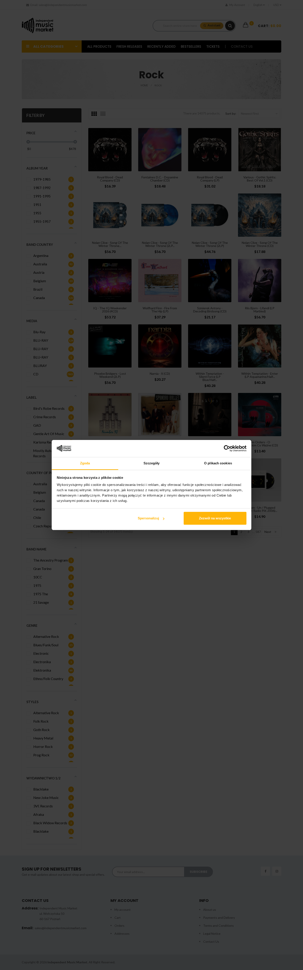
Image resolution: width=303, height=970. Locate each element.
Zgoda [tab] (85, 463)
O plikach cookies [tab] (218, 463)
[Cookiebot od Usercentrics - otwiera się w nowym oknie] (227, 448)
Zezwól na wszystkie (215, 518)
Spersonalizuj (148, 518)
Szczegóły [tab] (152, 463)
